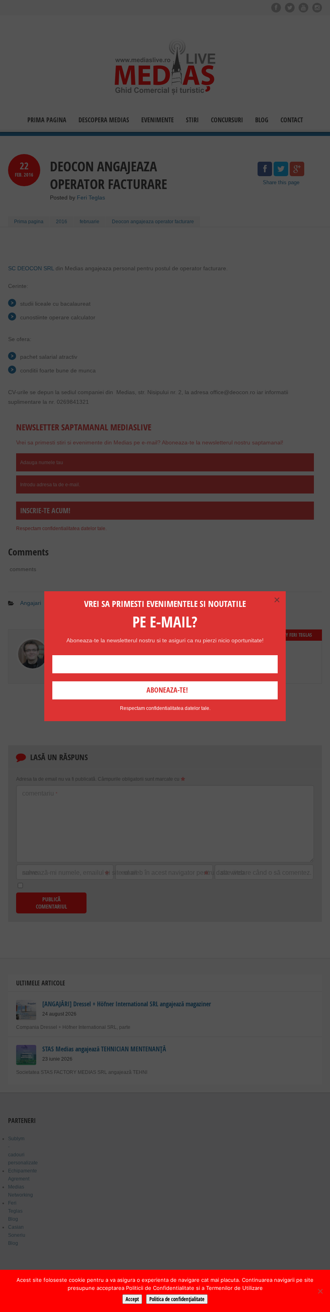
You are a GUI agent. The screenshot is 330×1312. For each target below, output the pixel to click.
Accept (132, 1299)
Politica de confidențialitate (176, 1299)
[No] (320, 1291)
